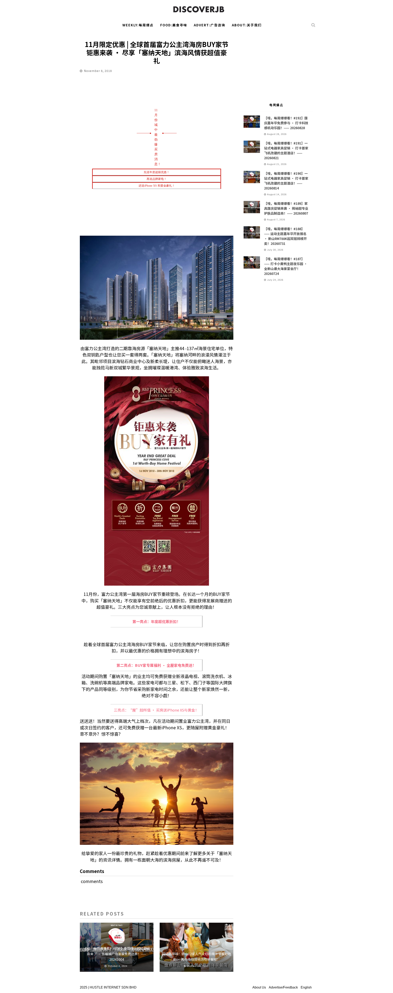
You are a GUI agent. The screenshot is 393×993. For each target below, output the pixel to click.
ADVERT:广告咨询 (209, 24)
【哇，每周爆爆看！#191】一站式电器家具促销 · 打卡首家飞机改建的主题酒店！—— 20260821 (286, 150)
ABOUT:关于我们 (247, 24)
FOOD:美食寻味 (173, 24)
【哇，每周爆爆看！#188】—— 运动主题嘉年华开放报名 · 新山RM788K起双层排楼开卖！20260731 (285, 236)
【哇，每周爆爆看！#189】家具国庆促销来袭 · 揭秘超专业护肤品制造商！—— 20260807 (286, 208)
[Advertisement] (276, 64)
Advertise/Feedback (283, 987)
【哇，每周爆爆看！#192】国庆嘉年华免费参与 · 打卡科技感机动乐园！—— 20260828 (286, 122)
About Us (259, 987)
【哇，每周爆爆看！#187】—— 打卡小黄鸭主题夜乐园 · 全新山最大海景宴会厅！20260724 (285, 266)
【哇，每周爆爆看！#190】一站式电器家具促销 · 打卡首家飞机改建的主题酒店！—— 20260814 (286, 181)
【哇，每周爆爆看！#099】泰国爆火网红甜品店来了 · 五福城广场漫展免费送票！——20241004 (117, 954)
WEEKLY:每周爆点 (138, 24)
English (306, 987)
